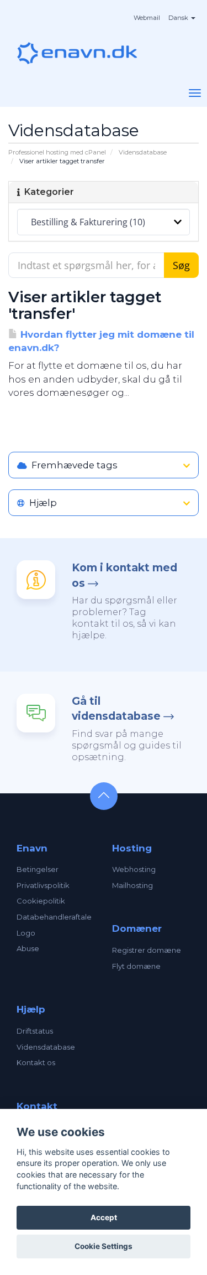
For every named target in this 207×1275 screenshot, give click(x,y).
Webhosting (134, 869)
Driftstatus (35, 1030)
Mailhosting (132, 885)
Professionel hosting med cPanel (57, 152)
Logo (26, 932)
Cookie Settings (103, 1246)
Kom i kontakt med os (124, 575)
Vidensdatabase (143, 152)
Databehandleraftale (54, 916)
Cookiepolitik (41, 900)
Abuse (28, 948)
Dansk (179, 18)
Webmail (147, 18)
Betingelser (38, 869)
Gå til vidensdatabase (116, 708)
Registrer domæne (146, 950)
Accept (104, 1217)
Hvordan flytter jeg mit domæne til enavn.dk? (101, 341)
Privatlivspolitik (43, 885)
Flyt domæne (136, 966)
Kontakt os (36, 1062)
